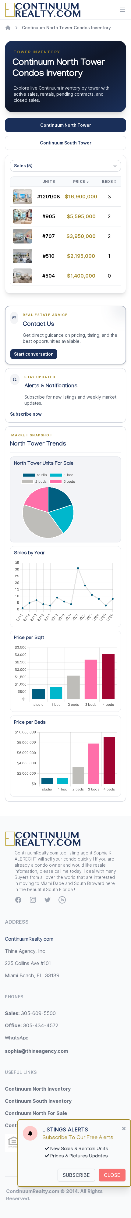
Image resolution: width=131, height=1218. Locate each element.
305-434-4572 (31, 1025)
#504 (48, 276)
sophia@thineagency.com (36, 1051)
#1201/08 (48, 197)
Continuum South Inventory (38, 1101)
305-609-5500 (30, 1013)
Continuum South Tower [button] (65, 142)
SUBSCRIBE (76, 1175)
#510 (49, 256)
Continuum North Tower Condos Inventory (66, 27)
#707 (48, 236)
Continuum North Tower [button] (65, 125)
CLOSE (112, 1175)
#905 (48, 216)
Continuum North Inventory (38, 1089)
